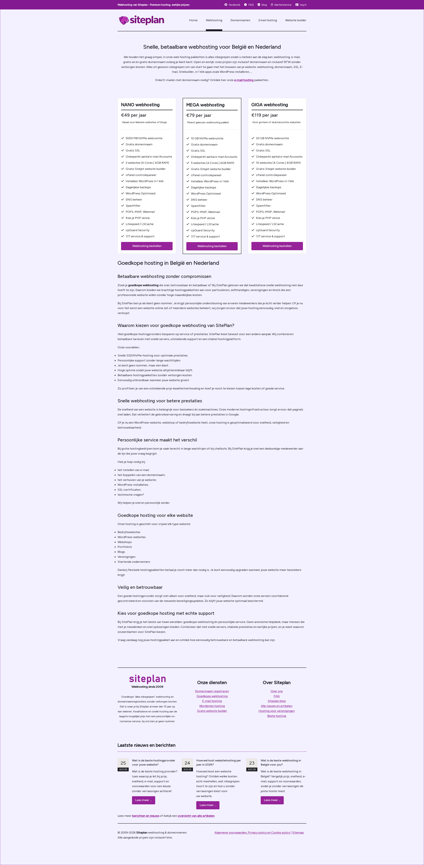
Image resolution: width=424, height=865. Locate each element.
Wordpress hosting (212, 706)
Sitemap (298, 832)
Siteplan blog (277, 701)
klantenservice (283, 4)
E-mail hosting (212, 701)
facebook (234, 4)
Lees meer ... (143, 800)
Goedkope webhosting (212, 696)
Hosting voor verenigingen (277, 711)
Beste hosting (276, 716)
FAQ (251, 4)
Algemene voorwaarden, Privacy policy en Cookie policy (252, 832)
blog (264, 4)
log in (303, 4)
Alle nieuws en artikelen (276, 706)
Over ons (277, 691)
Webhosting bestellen (146, 246)
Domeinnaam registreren (212, 691)
